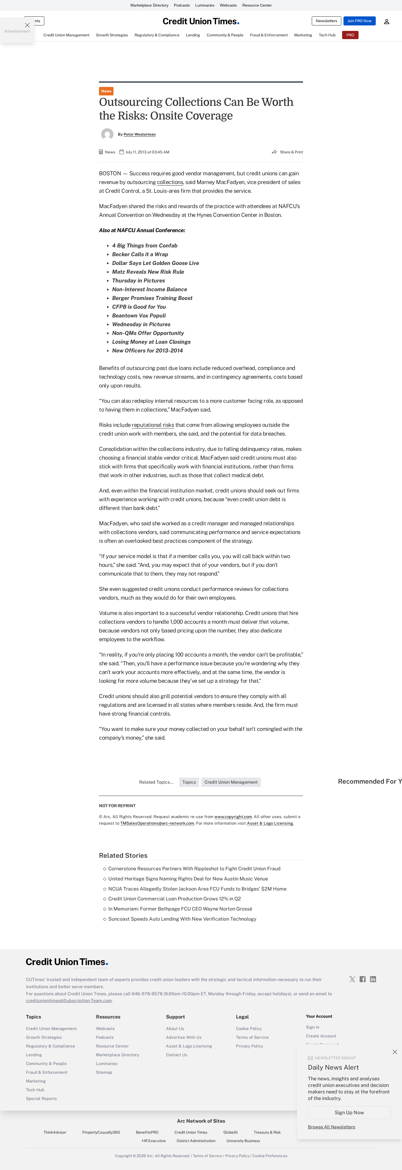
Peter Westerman (140, 134)
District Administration (196, 1141)
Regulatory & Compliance (50, 1046)
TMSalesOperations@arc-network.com (157, 823)
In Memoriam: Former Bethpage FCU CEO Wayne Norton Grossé (180, 909)
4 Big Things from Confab (144, 245)
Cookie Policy (249, 1028)
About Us (175, 1028)
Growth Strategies (44, 1037)
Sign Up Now (349, 1112)
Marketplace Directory (149, 5)
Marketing (36, 1081)
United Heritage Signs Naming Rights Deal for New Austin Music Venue (188, 879)
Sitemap (104, 1072)
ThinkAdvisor (54, 1132)
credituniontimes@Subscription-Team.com (69, 1000)
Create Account (321, 1036)
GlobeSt (230, 1132)
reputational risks (153, 425)
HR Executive (154, 1141)
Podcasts (182, 5)
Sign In (312, 1027)
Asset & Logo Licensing (189, 1046)
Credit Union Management (51, 1028)
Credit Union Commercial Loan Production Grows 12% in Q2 (174, 898)
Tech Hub (35, 1089)
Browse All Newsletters (331, 1127)
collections (170, 182)
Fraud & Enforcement (47, 1072)
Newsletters (326, 21)
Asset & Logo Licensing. (270, 823)
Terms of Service (252, 1037)
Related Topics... (156, 782)
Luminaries (204, 5)
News (106, 91)
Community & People (46, 1063)
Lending (34, 1054)
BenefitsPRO (147, 1132)
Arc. (150, 1156)
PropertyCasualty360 (101, 1132)
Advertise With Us (184, 1037)
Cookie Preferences (269, 1156)
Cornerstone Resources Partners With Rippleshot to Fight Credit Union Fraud (194, 868)
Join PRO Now (360, 21)
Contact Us (176, 1054)
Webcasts (228, 5)
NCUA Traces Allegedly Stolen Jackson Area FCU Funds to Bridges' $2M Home (197, 889)
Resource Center (257, 5)
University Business (243, 1141)
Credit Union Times (190, 1132)
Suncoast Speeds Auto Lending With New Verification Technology (182, 919)
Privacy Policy (249, 1046)
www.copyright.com (233, 816)
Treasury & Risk (267, 1132)
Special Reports (41, 1098)
